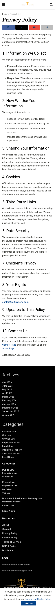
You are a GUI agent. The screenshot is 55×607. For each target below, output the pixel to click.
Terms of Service (11, 542)
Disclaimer (8, 550)
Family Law (7, 446)
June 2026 (7, 385)
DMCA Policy (9, 546)
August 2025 (8, 415)
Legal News (8, 457)
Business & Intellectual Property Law (22, 498)
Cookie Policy (9, 537)
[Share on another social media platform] (47, 27)
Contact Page (9, 344)
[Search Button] (51, 4)
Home (4, 14)
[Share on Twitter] (21, 27)
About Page (8, 348)
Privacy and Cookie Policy (38, 599)
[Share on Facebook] (8, 27)
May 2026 (7, 389)
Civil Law (6, 435)
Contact (6, 529)
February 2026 (9, 400)
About (5, 524)
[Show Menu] (3, 4)
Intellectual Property (12, 449)
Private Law (8, 482)
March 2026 (8, 396)
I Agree (28, 603)
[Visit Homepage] (27, 5)
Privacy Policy (15, 14)
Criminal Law (8, 438)
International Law (11, 453)
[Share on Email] (34, 27)
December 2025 (10, 407)
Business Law (9, 431)
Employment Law (11, 442)
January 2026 (9, 404)
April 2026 (7, 393)
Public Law (8, 469)
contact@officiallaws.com (15, 302)
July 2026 (7, 382)
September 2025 (10, 411)
